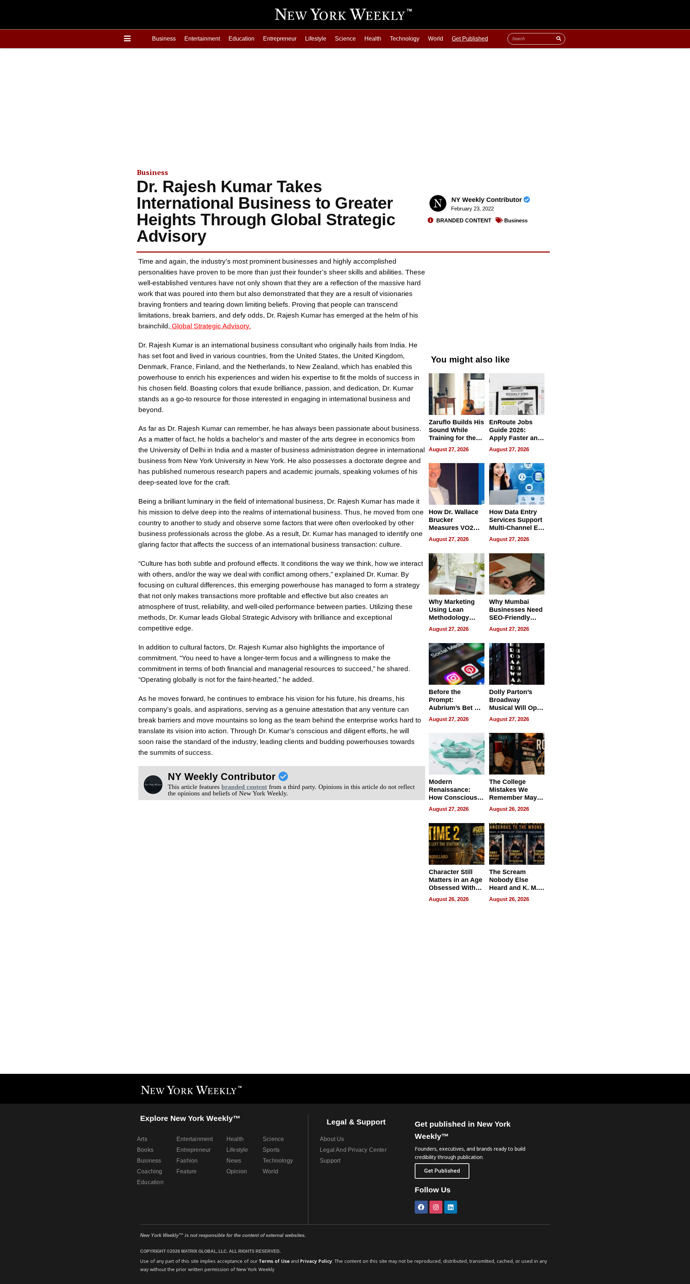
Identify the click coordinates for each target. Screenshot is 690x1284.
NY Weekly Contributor (487, 199)
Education (241, 39)
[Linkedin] (450, 1207)
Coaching (149, 1171)
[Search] (558, 38)
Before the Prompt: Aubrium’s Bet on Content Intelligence (455, 707)
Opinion (236, 1171)
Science (345, 39)
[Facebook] (421, 1207)
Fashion (187, 1161)
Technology (404, 39)
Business (164, 39)
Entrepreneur (279, 39)
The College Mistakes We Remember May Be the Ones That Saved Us (515, 797)
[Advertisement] (345, 102)
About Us (332, 1139)
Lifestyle (315, 39)
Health (372, 39)
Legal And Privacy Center (353, 1150)
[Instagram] (435, 1207)
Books (145, 1150)
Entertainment (202, 39)
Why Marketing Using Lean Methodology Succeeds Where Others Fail (454, 617)
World (435, 39)
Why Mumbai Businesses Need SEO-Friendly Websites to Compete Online (516, 617)
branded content (244, 786)
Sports (271, 1150)
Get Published (470, 39)
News (234, 1161)
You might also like (470, 359)
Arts (142, 1139)
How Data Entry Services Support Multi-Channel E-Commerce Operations (515, 527)
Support (330, 1161)
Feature (186, 1171)
